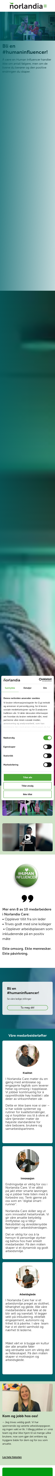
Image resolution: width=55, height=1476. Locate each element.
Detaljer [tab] (27, 688)
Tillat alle (27, 777)
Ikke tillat (27, 794)
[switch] (47, 746)
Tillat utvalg (27, 786)
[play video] (28, 802)
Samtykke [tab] (10, 688)
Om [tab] (45, 688)
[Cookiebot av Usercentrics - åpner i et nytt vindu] (39, 680)
